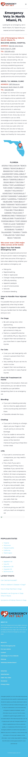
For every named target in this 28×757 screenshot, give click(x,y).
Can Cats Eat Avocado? (9, 580)
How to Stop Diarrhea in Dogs (11, 589)
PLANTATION (19, 218)
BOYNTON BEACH (17, 168)
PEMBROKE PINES (8, 215)
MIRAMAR (10, 204)
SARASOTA (8, 227)
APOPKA (5, 165)
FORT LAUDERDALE (17, 185)
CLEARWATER (7, 174)
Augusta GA (8, 569)
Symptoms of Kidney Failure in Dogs (13, 600)
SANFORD (20, 224)
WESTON (17, 238)
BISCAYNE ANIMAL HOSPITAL (13, 43)
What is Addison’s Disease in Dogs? (13, 585)
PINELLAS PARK (8, 218)
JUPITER (4, 196)
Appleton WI (8, 561)
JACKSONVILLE (19, 193)
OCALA (15, 207)
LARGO (3, 199)
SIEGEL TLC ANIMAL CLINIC (12, 81)
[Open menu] (25, 4)
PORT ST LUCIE (9, 224)
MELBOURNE (7, 202)
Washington (8, 553)
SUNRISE (19, 229)
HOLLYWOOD (17, 190)
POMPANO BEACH (7, 221)
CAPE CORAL (19, 171)
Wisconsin (7, 545)
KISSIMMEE (13, 196)
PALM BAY (9, 210)
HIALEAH (8, 190)
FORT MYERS (8, 188)
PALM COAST (17, 213)
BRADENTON (8, 171)
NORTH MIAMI (21, 204)
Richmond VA (8, 571)
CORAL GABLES (19, 174)
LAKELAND (22, 196)
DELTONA (19, 182)
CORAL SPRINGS (6, 177)
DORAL (5, 185)
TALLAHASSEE (6, 232)
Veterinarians (5, 674)
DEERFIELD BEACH (17, 179)
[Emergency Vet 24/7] (8, 4)
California (7, 550)
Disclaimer (4, 681)
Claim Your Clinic (6, 677)
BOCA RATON (14, 165)
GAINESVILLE (18, 188)
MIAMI (3, 204)
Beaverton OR (8, 566)
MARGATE (22, 199)
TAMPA (24, 232)
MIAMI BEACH (19, 202)
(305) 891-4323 (9, 51)
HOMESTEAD (7, 193)
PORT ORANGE (21, 221)
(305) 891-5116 (9, 90)
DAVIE (16, 177)
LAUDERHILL (12, 199)
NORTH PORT (6, 207)
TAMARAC (16, 232)
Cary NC (6, 564)
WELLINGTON (9, 235)
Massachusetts (9, 548)
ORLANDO (23, 207)
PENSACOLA (20, 215)
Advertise (4, 671)
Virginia (6, 543)
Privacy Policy (5, 684)
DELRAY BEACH (9, 182)
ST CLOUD (17, 227)
